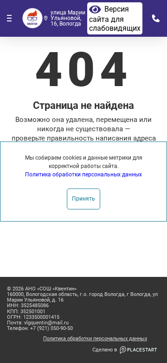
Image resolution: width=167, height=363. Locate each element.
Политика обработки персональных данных (95, 339)
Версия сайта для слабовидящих (115, 19)
